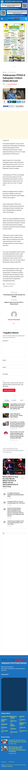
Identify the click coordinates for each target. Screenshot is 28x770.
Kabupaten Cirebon (8, 286)
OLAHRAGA (22, 719)
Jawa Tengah (4, 730)
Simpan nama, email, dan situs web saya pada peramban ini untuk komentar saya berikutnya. (13, 384)
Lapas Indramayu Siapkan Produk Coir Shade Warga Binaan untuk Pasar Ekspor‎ (15, 522)
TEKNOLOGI (22, 727)
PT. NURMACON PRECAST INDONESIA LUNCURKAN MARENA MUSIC (15, 495)
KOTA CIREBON (12, 725)
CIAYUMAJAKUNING (12, 72)
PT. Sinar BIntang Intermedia (19, 764)
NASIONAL (22, 716)
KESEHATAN (13, 721)
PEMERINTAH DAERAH (22, 723)
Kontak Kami (11, 761)
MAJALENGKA (14, 732)
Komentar (6, 340)
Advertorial (3, 761)
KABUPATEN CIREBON (13, 717)
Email (5, 367)
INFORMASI (4, 727)
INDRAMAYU (4, 724)
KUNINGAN (13, 728)
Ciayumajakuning (10, 284)
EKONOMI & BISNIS (4, 720)
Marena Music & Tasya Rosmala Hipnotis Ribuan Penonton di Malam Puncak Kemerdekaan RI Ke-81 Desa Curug (10, 481)
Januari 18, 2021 (8, 86)
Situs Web (5, 374)
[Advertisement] (14, 125)
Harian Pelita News (12, 84)
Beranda (4, 72)
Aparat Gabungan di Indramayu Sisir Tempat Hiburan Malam (16, 415)
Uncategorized (23, 730)
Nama (5, 360)
